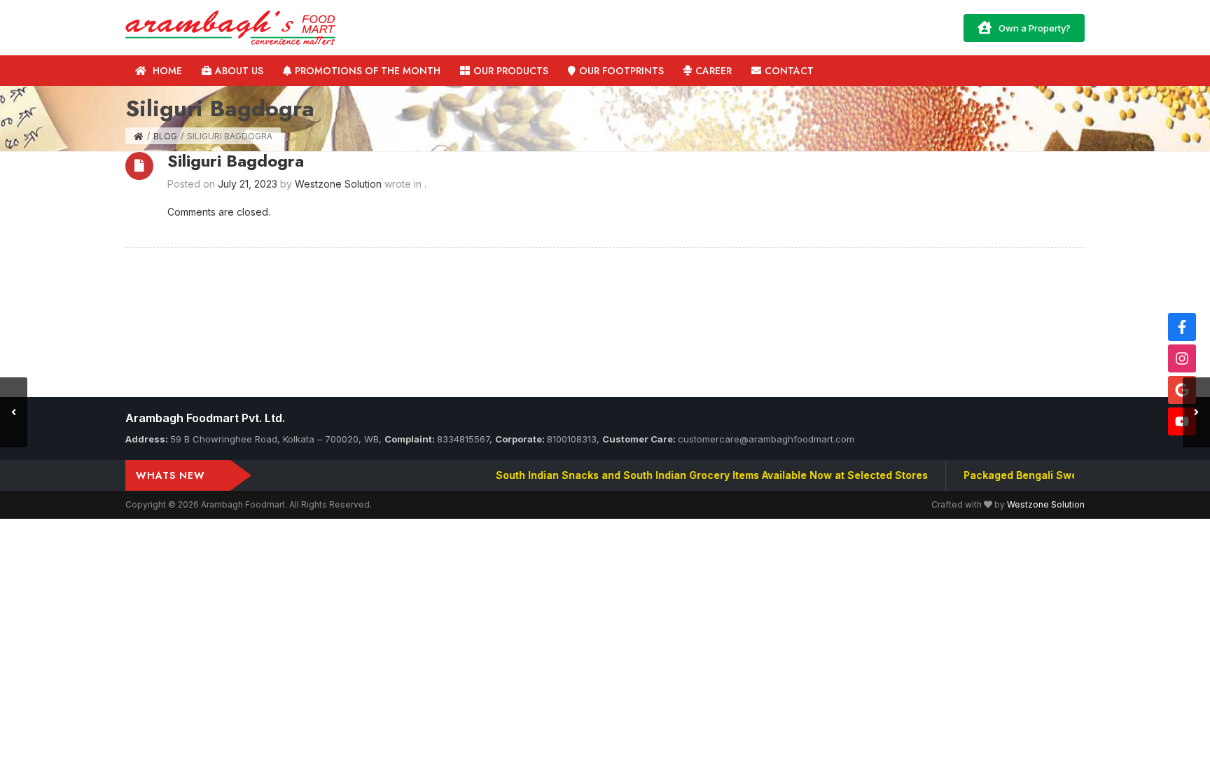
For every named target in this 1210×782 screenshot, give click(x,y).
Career (713, 71)
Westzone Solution (1046, 504)
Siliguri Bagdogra (235, 160)
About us (239, 71)
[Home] (139, 136)
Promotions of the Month (367, 71)
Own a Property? (1035, 28)
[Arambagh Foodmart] (230, 26)
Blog (165, 136)
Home (166, 71)
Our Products (510, 71)
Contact (789, 71)
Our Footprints (621, 71)
